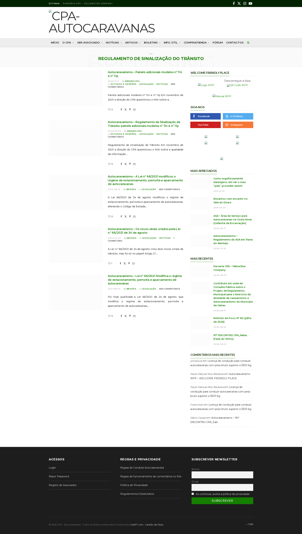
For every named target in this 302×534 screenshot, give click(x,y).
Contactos (235, 42)
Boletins (151, 42)
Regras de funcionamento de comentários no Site (150, 476)
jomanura (196, 360)
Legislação (146, 84)
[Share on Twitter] (125, 109)
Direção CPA (132, 81)
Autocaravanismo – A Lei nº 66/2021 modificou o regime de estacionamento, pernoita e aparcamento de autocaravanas (145, 180)
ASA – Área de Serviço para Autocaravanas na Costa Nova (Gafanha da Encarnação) (232, 219)
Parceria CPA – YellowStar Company (88, 3)
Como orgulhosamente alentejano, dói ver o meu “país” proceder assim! (229, 182)
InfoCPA (131, 189)
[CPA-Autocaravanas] (105, 22)
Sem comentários (169, 189)
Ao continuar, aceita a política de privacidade (223, 494)
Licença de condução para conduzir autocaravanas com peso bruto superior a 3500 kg (220, 391)
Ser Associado (88, 42)
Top (250, 524)
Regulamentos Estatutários (137, 493)
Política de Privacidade (134, 485)
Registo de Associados (62, 485)
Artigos (131, 42)
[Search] (248, 42)
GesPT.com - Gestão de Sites (146, 524)
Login (52, 467)
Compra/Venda (195, 42)
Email (195, 481)
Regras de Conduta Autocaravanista (142, 467)
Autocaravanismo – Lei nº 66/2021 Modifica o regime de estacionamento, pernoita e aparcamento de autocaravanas (145, 279)
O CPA (66, 42)
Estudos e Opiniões (123, 84)
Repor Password (59, 476)
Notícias (112, 42)
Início (55, 42)
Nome (195, 469)
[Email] (134, 109)
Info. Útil (171, 42)
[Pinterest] (130, 109)
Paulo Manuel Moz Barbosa (207, 374)
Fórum (218, 42)
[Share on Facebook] (121, 109)
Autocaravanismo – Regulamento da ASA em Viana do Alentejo (233, 239)
